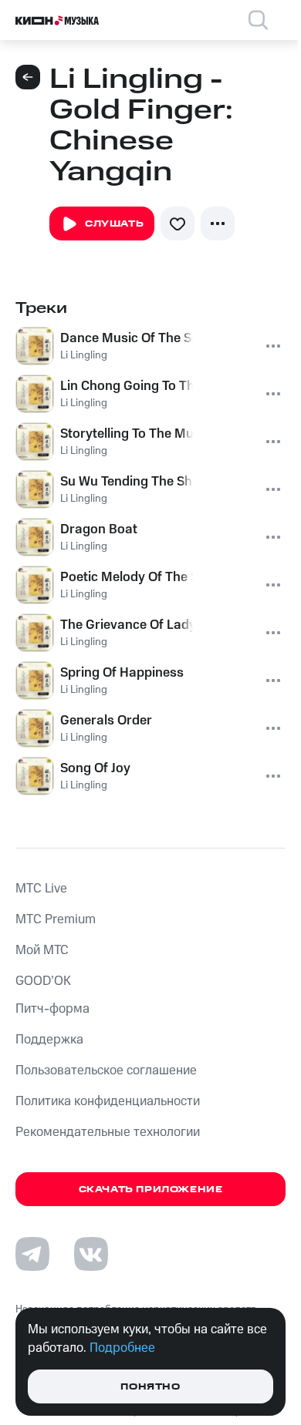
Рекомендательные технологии (107, 1132)
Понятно (150, 1386)
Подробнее (122, 1348)
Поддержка (49, 1039)
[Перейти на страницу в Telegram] (32, 1254)
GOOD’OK (43, 981)
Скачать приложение (151, 1189)
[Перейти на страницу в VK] (91, 1254)
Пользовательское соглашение (106, 1070)
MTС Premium (55, 919)
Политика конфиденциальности (107, 1101)
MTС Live (41, 888)
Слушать (114, 223)
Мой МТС (42, 950)
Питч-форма (52, 1009)
